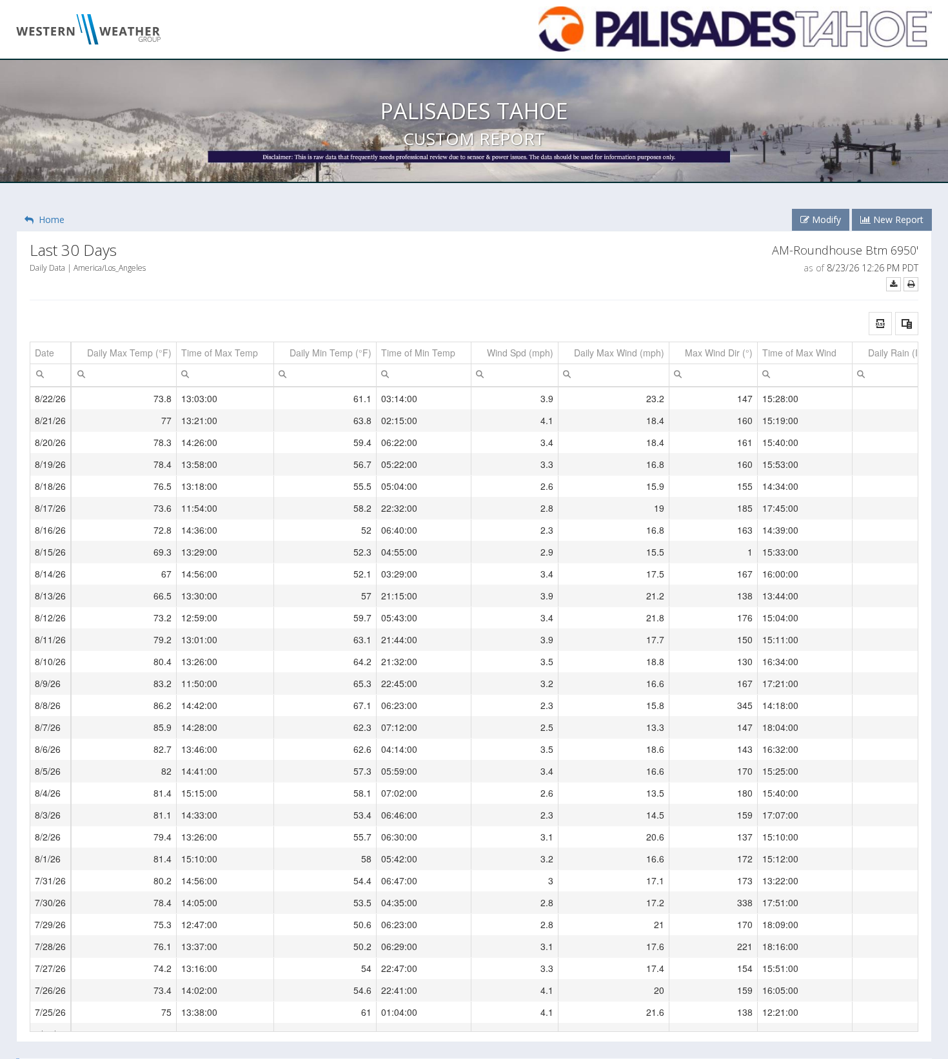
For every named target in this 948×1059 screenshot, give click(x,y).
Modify (825, 219)
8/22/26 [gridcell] (50, 398)
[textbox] (50, 375)
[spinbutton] (124, 375)
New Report (897, 219)
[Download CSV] (893, 284)
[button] (880, 323)
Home (49, 219)
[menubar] (40, 374)
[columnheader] (50, 353)
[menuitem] (40, 373)
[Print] (911, 284)
